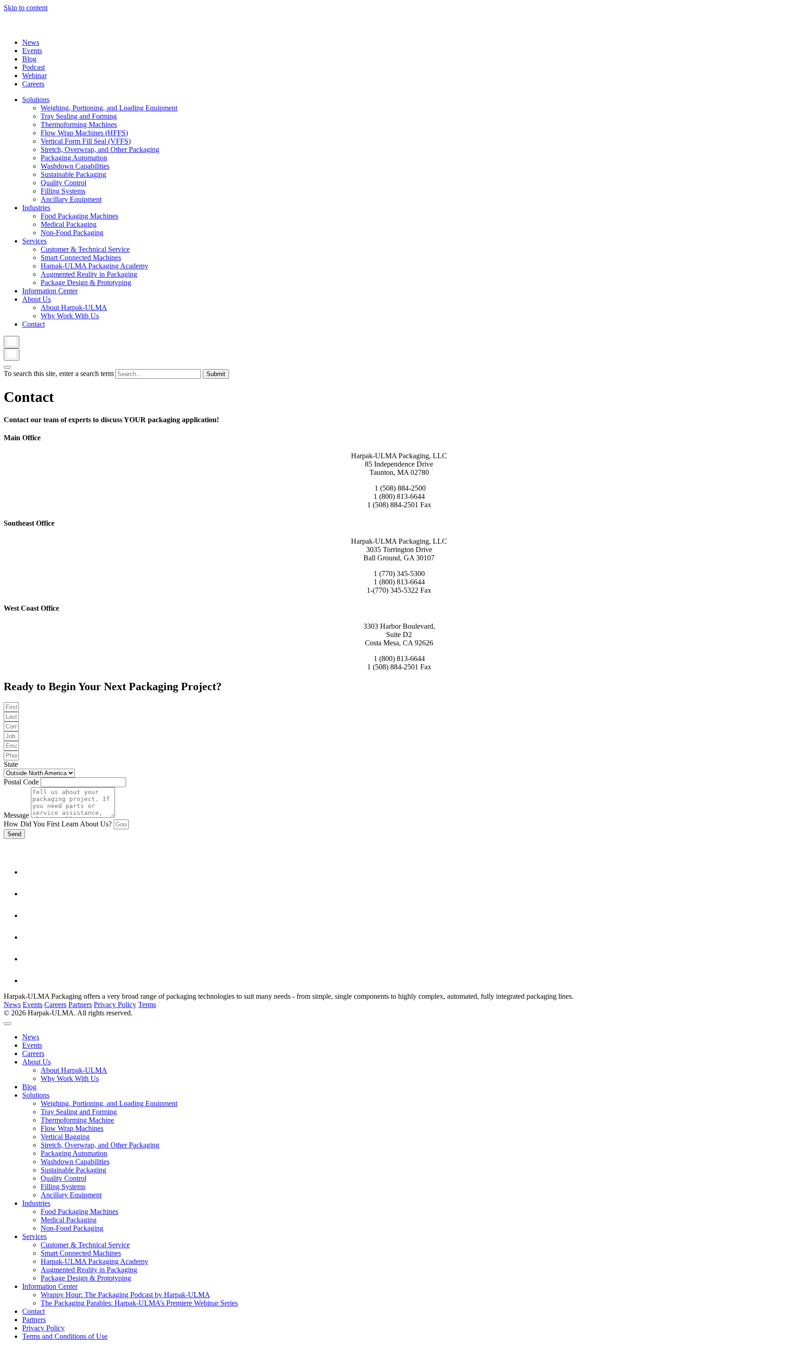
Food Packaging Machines (79, 216)
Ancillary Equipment (71, 199)
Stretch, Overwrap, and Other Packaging (100, 149)
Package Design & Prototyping (86, 282)
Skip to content (26, 8)
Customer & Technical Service (85, 249)
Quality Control (63, 183)
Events (32, 51)
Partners (80, 1004)
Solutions (35, 99)
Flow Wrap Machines (72, 1128)
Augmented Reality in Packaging (89, 274)
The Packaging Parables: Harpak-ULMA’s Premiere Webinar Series (139, 1303)
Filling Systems (63, 191)
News (30, 42)
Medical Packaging (69, 224)
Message (17, 815)
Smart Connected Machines (81, 257)
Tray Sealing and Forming (79, 116)
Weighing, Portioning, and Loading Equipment (109, 108)
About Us (36, 299)
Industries (36, 208)
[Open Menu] (7, 367)
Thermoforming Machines (79, 124)
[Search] (11, 342)
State (11, 764)
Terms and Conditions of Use (65, 1336)
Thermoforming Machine (77, 1120)
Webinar (34, 75)
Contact (33, 324)
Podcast (33, 67)
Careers (33, 84)
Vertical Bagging (65, 1137)
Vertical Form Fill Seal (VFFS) (86, 141)
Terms (147, 1004)
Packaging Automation (74, 158)
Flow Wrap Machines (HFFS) (84, 133)
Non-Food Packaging (72, 233)
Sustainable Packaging (73, 174)
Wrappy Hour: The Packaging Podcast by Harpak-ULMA (125, 1295)
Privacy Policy (115, 1004)
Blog (29, 59)
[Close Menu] (7, 1023)
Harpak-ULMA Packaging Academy (94, 266)
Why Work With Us (70, 316)
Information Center (50, 291)
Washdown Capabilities (75, 166)
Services (34, 241)
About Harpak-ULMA (74, 307)
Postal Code (22, 782)
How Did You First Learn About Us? (59, 824)
